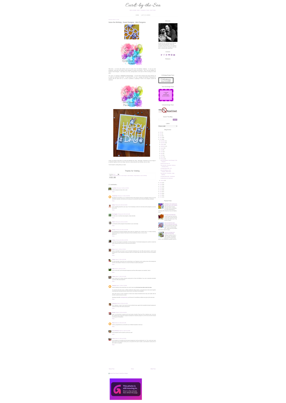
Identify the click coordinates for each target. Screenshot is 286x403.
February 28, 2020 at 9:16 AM (124, 214)
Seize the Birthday (143, 175)
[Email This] (110, 177)
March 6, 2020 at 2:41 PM (120, 268)
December (163, 140)
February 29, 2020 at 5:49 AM (122, 229)
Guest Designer (124, 175)
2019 (161, 182)
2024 (161, 132)
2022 (161, 135)
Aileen (113, 322)
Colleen (113, 276)
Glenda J (114, 312)
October (162, 144)
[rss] (171, 55)
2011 (161, 197)
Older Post (153, 368)
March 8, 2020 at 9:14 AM (122, 303)
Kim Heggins (115, 214)
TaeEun (113, 259)
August (162, 148)
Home (137, 15)
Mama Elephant (130, 175)
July (162, 149)
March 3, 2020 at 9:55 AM (121, 259)
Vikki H (113, 221)
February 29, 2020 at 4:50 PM (122, 240)
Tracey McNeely (115, 330)
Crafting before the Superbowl (167, 178)
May (162, 153)
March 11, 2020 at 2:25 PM (124, 330)
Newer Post (111, 368)
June (162, 151)
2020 (161, 139)
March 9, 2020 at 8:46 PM (121, 312)
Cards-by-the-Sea (143, 5)
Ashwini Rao (114, 195)
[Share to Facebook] (115, 177)
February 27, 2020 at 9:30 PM (124, 195)
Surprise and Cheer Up (165, 163)
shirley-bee (114, 303)
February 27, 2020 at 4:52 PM (123, 188)
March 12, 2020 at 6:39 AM (120, 338)
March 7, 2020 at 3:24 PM (121, 276)
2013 (161, 193)
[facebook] (164, 55)
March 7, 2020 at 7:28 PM (121, 285)
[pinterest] (166, 55)
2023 (161, 134)
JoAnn (113, 338)
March (162, 157)
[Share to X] (113, 177)
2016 (161, 188)
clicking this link (124, 297)
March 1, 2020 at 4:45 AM (120, 249)
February (163, 158)
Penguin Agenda (137, 175)
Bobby (113, 204)
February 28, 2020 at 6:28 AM (121, 204)
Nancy (113, 249)
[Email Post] (118, 174)
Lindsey (113, 240)
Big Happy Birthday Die (116, 175)
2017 (161, 186)
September (163, 146)
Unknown (114, 285)
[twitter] (161, 55)
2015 (161, 189)
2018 (161, 184)
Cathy (113, 268)
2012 (161, 195)
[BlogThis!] (111, 177)
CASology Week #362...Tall (166, 168)
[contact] (174, 55)
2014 (161, 191)
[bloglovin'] (169, 55)
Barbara (114, 229)
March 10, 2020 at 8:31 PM (120, 322)
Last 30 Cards (145, 15)
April (162, 155)
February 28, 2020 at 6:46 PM (121, 221)
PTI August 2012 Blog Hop (169, 214)
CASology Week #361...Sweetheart (168, 176)
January (162, 180)
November (163, 142)
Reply (113, 191)
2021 (161, 137)
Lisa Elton (114, 188)
